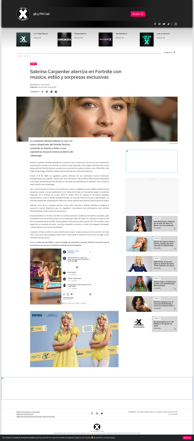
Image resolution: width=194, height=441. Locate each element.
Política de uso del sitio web (24, 414)
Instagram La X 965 (159, 24)
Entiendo (187, 438)
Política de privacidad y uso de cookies (28, 412)
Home (20, 56)
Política (112, 437)
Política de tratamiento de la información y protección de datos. (35, 416)
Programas (168, 52)
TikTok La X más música (168, 24)
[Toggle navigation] (176, 24)
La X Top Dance (41, 34)
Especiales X (80, 34)
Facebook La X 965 (155, 24)
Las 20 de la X (163, 34)
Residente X (121, 34)
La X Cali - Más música (23, 14)
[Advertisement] (151, 197)
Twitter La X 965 (164, 24)
